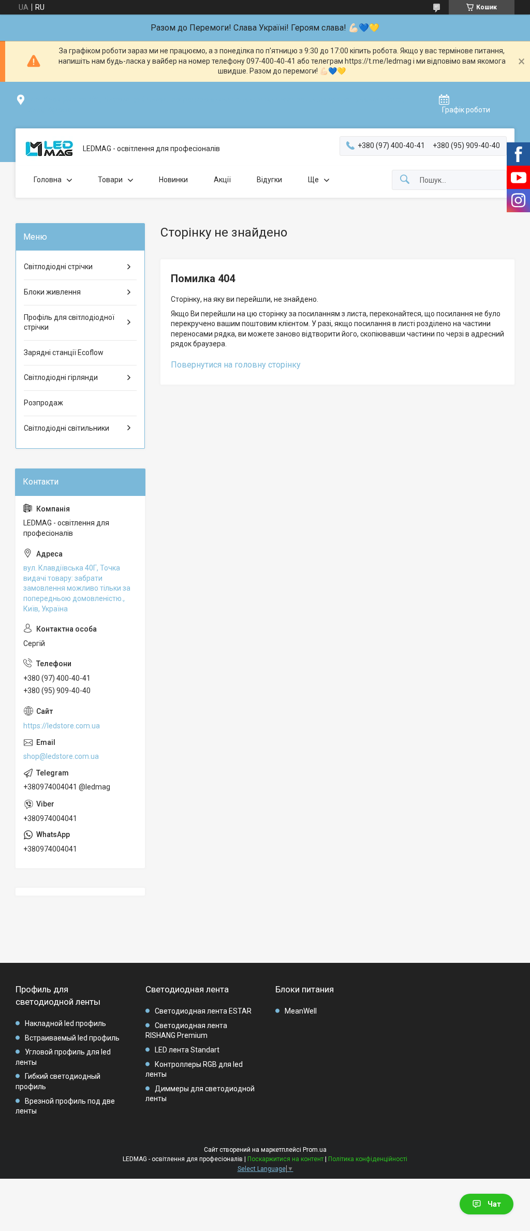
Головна (48, 179)
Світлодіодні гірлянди (61, 377)
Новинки (173, 179)
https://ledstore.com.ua (61, 726)
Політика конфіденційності (367, 1159)
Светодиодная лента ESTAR (203, 1011)
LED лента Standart (187, 1050)
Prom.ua (315, 1149)
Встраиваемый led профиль (72, 1038)
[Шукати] (405, 180)
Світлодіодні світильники (66, 428)
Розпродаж (43, 403)
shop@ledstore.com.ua (61, 756)
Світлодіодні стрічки (58, 266)
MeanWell (301, 1011)
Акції (222, 179)
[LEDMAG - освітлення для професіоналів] (49, 149)
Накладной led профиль (65, 1023)
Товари (110, 179)
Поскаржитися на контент (285, 1159)
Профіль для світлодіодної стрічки (69, 322)
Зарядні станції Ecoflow (64, 352)
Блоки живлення (52, 292)
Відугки (269, 179)
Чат (494, 1204)
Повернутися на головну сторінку (236, 365)
